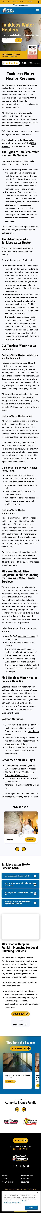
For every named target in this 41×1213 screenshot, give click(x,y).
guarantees (31, 616)
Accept (31, 1207)
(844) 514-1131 (20, 1024)
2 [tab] (17, 1091)
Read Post (9, 1081)
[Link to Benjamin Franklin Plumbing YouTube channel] (20, 1166)
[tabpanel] (17, 1071)
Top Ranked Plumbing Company (19, 1)
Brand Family (25, 1178)
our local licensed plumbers (22, 122)
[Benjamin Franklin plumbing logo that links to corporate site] (8, 10)
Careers (4, 1178)
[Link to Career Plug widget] (28, 1166)
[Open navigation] (37, 10)
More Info (31, 840)
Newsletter (25, 1182)
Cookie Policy (16, 1202)
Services (5, 1175)
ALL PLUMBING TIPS (19, 1048)
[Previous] (17, 849)
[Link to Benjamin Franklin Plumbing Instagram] (24, 1166)
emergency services (26, 636)
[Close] (37, 1193)
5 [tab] (24, 1091)
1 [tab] (14, 1091)
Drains (38, 1081)
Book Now (18, 1014)
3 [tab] (19, 1091)
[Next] (24, 849)
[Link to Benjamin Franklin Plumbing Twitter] (17, 1166)
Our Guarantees (27, 1175)
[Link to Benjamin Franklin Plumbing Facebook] (13, 1166)
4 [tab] (22, 1091)
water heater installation (16, 744)
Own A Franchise (7, 1182)
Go (18, 40)
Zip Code (6, 38)
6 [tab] (26, 1091)
